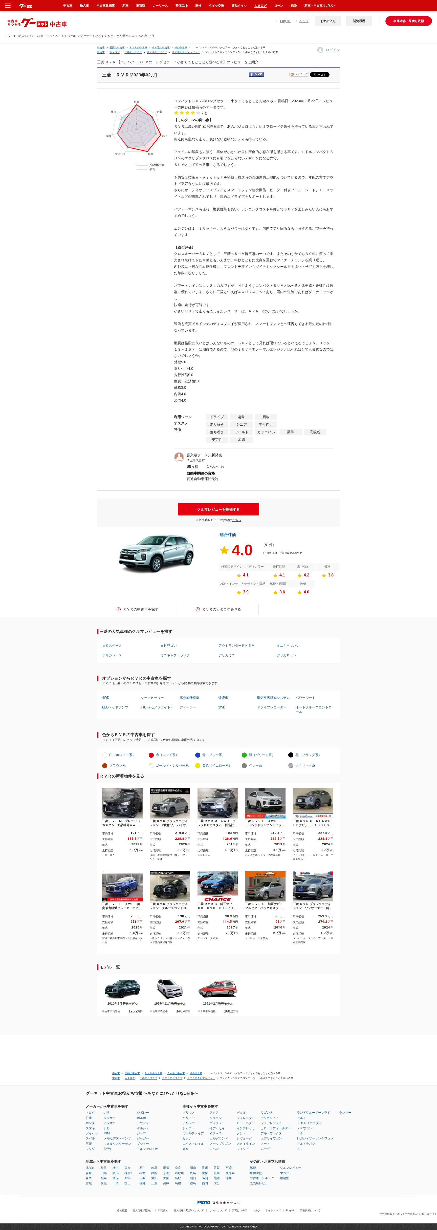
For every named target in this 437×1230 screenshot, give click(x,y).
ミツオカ (110, 1123)
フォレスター (246, 1118)
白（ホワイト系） (122, 755)
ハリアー (189, 1118)
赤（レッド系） (167, 755)
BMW (107, 1149)
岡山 (193, 1168)
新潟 (127, 1178)
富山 (127, 1183)
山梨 (142, 1178)
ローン (278, 5)
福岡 (205, 1183)
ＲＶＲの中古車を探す (140, 609)
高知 (205, 1178)
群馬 (116, 1173)
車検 (198, 5)
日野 (107, 1128)
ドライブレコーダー (272, 707)
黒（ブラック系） (308, 755)
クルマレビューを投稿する (218, 509)
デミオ (241, 1112)
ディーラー (188, 707)
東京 (127, 1168)
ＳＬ (300, 1149)
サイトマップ (273, 1210)
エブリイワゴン (271, 1138)
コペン (214, 1149)
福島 (104, 1178)
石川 (142, 1168)
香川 (205, 1168)
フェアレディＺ (271, 1123)
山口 (193, 1178)
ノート (265, 1144)
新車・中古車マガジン (319, 5)
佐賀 (217, 1168)
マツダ (90, 1149)
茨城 (104, 1183)
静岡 (154, 1173)
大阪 (166, 1178)
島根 (178, 1183)
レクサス (110, 1118)
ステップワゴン (220, 1144)
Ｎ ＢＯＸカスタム (309, 1123)
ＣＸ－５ (216, 1133)
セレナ (187, 1138)
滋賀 (166, 1168)
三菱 (89, 1144)
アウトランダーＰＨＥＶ (237, 646)
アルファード (192, 1123)
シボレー (143, 1112)
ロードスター (246, 1123)
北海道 (90, 1168)
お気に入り (328, 21)
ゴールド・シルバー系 (172, 765)
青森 (89, 1173)
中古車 (101, 47)
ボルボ (141, 1118)
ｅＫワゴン (168, 646)
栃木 (116, 1168)
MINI (107, 1133)
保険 (294, 5)
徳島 (193, 1183)
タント (241, 1133)
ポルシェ (143, 1128)
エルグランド (219, 1138)
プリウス (189, 1112)
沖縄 (229, 1178)
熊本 (217, 1178)
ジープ (141, 1133)
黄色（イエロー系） (217, 765)
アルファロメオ (147, 1149)
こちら (236, 520)
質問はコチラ (239, 1210)
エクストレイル (193, 1144)
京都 (166, 1173)
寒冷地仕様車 (189, 698)
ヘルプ (304, 21)
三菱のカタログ (133, 52)
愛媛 (205, 1173)
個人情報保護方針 (143, 1210)
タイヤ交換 (216, 5)
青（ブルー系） (213, 755)
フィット (243, 1149)
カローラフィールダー (276, 1128)
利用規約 (163, 1210)
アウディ (143, 1123)
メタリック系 (305, 765)
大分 (217, 1183)
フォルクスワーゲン (117, 1144)
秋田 (104, 1168)
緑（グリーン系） (262, 755)
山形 (104, 1173)
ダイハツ (92, 1133)
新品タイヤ (239, 5)
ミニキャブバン (288, 646)
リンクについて (218, 1210)
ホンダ (90, 1123)
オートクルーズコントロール (314, 709)
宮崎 (229, 1168)
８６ (186, 1149)
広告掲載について (310, 1210)
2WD (221, 707)
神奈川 (129, 1173)
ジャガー (143, 1138)
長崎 (217, 1173)
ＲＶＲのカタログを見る (221, 609)
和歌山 (179, 1173)
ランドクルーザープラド (313, 1112)
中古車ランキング (262, 1178)
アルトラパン (306, 1144)
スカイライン (246, 1144)
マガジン (286, 1173)
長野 (142, 1183)
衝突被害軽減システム (273, 698)
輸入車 (84, 5)
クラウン (216, 1118)
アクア (214, 1112)
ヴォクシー (217, 1123)
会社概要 (122, 1210)
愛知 (154, 1178)
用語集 (284, 1178)
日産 (89, 1118)
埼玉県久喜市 (196, 460)
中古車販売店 (106, 5)
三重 (154, 1183)
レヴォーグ (244, 1138)
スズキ (90, 1128)
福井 (142, 1173)
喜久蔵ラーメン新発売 (204, 455)
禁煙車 (223, 698)
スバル (90, 1138)
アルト (301, 1118)
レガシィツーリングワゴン (315, 1138)
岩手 (89, 1178)
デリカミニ (227, 655)
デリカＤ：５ (286, 655)
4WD (105, 698)
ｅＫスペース (112, 646)
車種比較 (256, 1173)
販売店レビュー (260, 1183)
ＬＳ (300, 1133)
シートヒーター (152, 698)
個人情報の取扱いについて (188, 1210)
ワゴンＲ (267, 1112)
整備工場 (182, 5)
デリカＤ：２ (112, 655)
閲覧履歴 (359, 21)
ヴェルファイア (193, 1133)
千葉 (116, 1183)
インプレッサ (246, 1128)
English (285, 21)
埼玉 (116, 1178)
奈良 (178, 1168)
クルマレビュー (290, 1168)
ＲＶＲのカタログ (157, 52)
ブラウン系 (117, 765)
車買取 (140, 5)
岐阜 (154, 1168)
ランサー (345, 1112)
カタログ (260, 5)
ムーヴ (265, 1149)
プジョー (143, 1144)
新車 (125, 5)
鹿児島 (230, 1173)
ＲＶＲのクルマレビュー (186, 52)
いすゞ (108, 1112)
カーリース (160, 5)
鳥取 (178, 1178)
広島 (193, 1173)
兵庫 (166, 1183)
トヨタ (90, 1112)
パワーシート (305, 698)
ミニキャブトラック (175, 655)
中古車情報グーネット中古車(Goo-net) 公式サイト (408, 1214)
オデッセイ (217, 1128)
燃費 (253, 1168)
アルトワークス (271, 1133)
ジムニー (189, 1128)
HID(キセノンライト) (156, 707)
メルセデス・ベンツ (117, 1138)
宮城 (89, 1183)
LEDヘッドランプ (115, 707)
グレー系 (255, 765)
